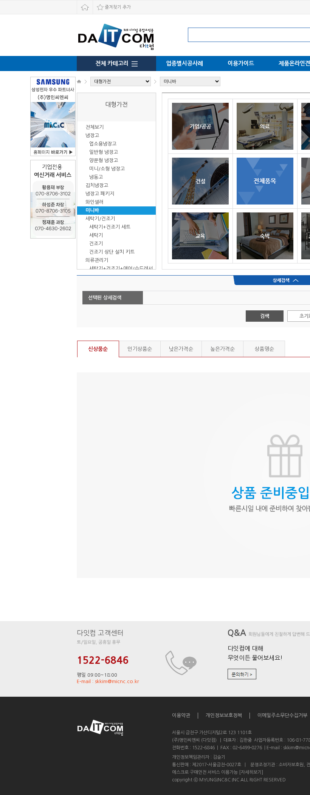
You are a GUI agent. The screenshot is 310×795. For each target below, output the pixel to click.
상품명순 (264, 349)
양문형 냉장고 (103, 160)
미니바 (92, 210)
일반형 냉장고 (103, 152)
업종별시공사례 (184, 63)
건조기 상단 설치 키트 (112, 252)
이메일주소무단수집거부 (282, 715)
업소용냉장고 (102, 143)
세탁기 (96, 235)
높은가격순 (222, 349)
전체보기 (94, 127)
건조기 (96, 243)
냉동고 (96, 177)
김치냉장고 (96, 185)
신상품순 (98, 349)
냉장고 (92, 135)
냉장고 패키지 (99, 193)
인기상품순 (139, 349)
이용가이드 (241, 63)
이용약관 (181, 715)
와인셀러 (94, 202)
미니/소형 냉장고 (107, 168)
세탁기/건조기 (100, 218)
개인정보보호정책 (224, 715)
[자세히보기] (251, 772)
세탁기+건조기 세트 (109, 227)
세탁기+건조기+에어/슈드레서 (121, 268)
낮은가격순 (181, 349)
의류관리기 (96, 260)
